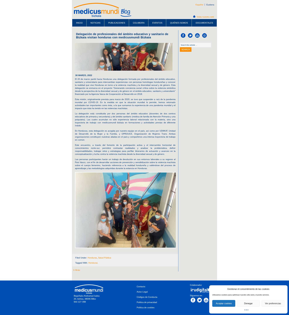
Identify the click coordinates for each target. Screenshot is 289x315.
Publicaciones (116, 23)
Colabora (138, 23)
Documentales (204, 23)
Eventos (157, 23)
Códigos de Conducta (147, 297)
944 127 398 (80, 302)
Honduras (92, 257)
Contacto (141, 286)
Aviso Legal (142, 292)
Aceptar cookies (224, 303)
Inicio (79, 23)
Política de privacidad (147, 302)
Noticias (95, 23)
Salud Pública (104, 257)
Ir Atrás (76, 270)
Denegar (248, 303)
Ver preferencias (273, 303)
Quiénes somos (179, 23)
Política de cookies (145, 307)
